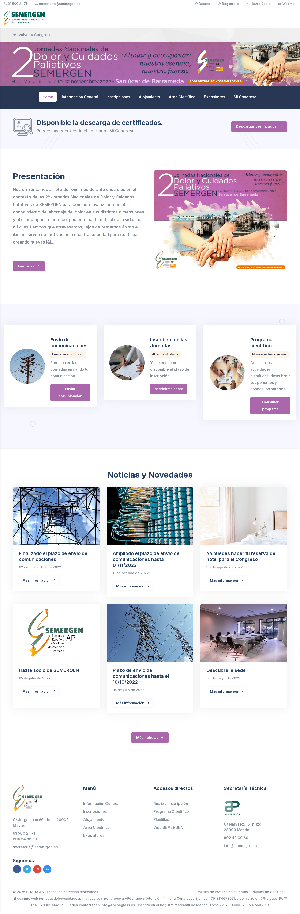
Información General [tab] (80, 97)
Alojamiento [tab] (149, 97)
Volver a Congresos (36, 34)
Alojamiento (94, 819)
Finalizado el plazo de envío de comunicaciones (53, 556)
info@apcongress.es (242, 845)
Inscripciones (95, 811)
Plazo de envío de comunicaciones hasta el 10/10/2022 (141, 676)
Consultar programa (270, 405)
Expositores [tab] (214, 97)
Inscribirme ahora (168, 389)
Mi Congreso (245, 97)
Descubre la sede (226, 670)
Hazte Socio (260, 4)
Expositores (93, 835)
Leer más (26, 266)
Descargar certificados (257, 126)
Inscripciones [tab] (118, 97)
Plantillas (161, 819)
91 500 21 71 (17, 4)
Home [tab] (48, 97)
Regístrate (230, 4)
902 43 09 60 (236, 837)
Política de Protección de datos (222, 892)
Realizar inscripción (171, 803)
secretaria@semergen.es (59, 4)
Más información (37, 580)
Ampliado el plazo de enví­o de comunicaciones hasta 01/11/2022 (146, 559)
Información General (101, 803)
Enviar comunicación (70, 392)
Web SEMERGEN (168, 827)
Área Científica (96, 827)
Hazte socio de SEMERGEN (49, 670)
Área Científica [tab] (182, 97)
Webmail (289, 4)
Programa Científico (171, 811)
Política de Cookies (267, 892)
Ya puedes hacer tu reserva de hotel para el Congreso (240, 556)
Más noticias (147, 737)
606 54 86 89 (25, 839)
